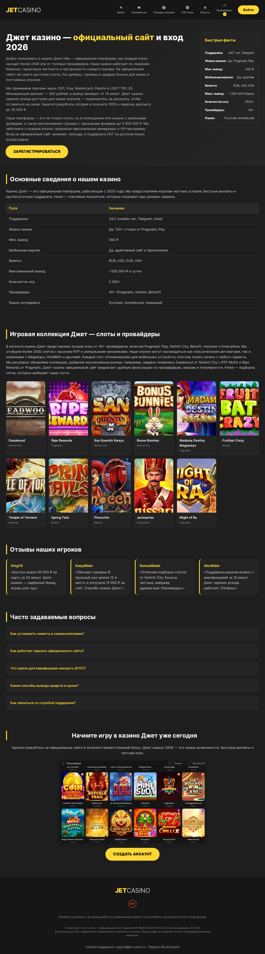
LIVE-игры (187, 12)
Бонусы (205, 12)
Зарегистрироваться (36, 151)
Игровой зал (139, 12)
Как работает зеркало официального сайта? (47, 651)
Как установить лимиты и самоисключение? (47, 634)
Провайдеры (224, 12)
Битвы (121, 12)
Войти (248, 10)
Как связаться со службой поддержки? (43, 703)
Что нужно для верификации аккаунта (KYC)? (48, 668)
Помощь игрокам (163, 12)
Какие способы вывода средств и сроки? (44, 685)
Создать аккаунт (132, 854)
